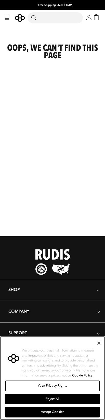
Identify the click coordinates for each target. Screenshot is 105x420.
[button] (7, 18)
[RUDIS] (20, 18)
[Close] (98, 343)
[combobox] (55, 17)
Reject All (52, 399)
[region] (52, 378)
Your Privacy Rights (52, 385)
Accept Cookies (52, 412)
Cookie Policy (82, 375)
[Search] (37, 17)
